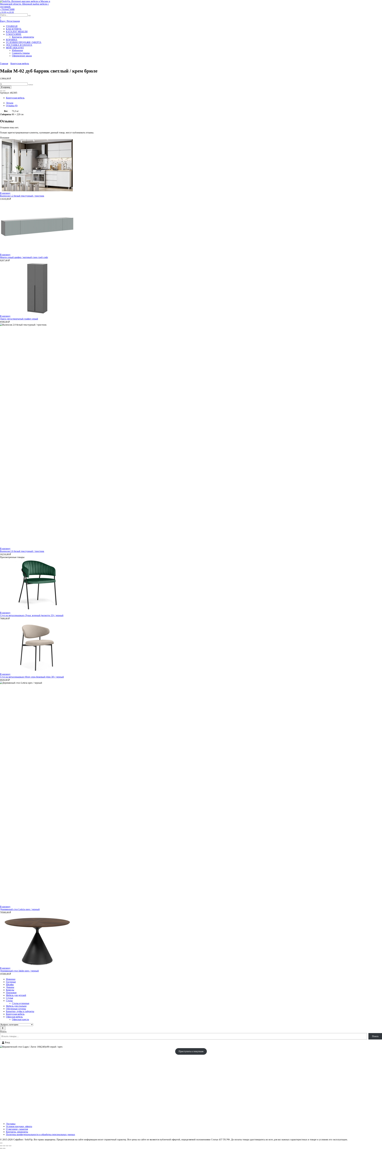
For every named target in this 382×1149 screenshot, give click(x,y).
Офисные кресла (20, 1019)
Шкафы (10, 984)
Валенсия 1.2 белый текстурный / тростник (22, 196)
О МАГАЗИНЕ (13, 34)
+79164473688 (7, 10)
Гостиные (11, 982)
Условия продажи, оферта (19, 1126)
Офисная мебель (14, 1016)
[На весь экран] (4, 1145)
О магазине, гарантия (17, 1129)
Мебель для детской (16, 995)
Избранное (17, 50)
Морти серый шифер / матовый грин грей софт (24, 257)
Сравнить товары (21, 53)
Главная (4, 63)
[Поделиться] (7, 1145)
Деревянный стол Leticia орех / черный (20, 909)
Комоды (10, 990)
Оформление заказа (22, 55)
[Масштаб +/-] (1, 1145)
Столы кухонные (20, 1003)
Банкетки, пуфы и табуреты (20, 1011)
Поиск (3, 1031)
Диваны (10, 987)
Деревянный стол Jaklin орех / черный (19, 971)
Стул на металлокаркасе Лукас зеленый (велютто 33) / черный (31, 615)
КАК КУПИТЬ (13, 29)
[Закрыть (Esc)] (10, 1145)
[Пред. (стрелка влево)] (1, 1148)
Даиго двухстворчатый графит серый (19, 319)
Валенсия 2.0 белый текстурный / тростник (22, 551)
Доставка (10, 1123)
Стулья (9, 998)
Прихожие (11, 992)
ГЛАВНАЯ (11, 26)
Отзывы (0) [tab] (11, 105)
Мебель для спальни (16, 1006)
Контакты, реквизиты (23, 37)
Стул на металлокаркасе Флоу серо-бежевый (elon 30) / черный (32, 677)
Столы (9, 1000)
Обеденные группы (16, 1008)
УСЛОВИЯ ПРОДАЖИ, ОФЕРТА (23, 42)
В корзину (5, 87)
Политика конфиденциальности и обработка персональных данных (40, 1134)
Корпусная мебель (19, 63)
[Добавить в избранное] (1, 90)
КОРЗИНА (11, 39)
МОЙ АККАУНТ (15, 47)
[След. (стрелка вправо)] (4, 1148)
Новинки (10, 979)
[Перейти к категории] (2, 1028)
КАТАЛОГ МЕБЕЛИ (17, 31)
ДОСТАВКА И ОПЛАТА (19, 45)
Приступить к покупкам (191, 1051)
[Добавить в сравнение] (4, 90)
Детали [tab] (9, 103)
